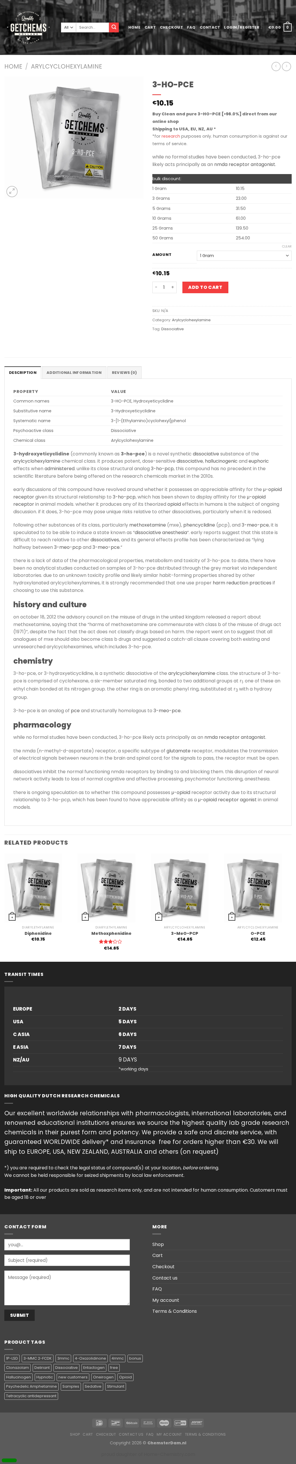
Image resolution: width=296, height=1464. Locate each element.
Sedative (93, 1386)
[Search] (114, 27)
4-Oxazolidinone (90, 1358)
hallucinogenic (221, 461)
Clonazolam (17, 1367)
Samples (70, 1386)
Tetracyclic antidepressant (31, 1395)
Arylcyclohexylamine (66, 66)
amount (161, 255)
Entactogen (94, 1367)
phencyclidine (199, 525)
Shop (158, 1244)
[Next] (291, 907)
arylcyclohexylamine (36, 461)
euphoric (259, 461)
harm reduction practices (242, 582)
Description (22, 372)
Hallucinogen (18, 1377)
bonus (135, 1358)
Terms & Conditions (174, 1311)
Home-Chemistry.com (169, 1454)
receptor (23, 497)
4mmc (118, 1358)
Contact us (164, 1278)
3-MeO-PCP (184, 933)
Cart (150, 27)
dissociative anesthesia (161, 532)
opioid (174, 504)
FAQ (191, 27)
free (114, 1367)
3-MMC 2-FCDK (37, 1358)
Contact (210, 27)
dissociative (206, 454)
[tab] (22, 372)
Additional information (74, 372)
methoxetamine (147, 525)
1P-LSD (12, 1358)
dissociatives (104, 539)
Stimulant (115, 1386)
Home (134, 27)
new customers (73, 1377)
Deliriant (42, 1367)
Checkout (171, 27)
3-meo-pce (255, 525)
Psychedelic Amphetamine (31, 1386)
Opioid (125, 1377)
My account (165, 1300)
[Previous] (4, 907)
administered (60, 468)
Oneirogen (103, 1377)
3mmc (63, 1358)
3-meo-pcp (68, 547)
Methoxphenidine (111, 933)
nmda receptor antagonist (244, 164)
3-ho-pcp (162, 468)
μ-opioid (272, 489)
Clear (287, 246)
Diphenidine (38, 933)
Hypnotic (44, 1377)
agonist (248, 799)
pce (75, 710)
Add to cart (205, 287)
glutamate (178, 750)
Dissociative (172, 328)
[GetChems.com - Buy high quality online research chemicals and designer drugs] (28, 27)
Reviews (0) (124, 372)
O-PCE (258, 933)
